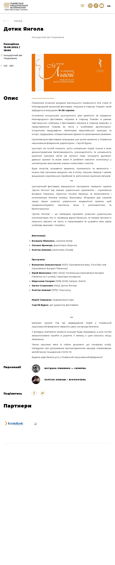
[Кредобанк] (14, 423)
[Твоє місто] (36, 423)
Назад (18, 21)
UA (108, 6)
